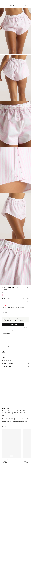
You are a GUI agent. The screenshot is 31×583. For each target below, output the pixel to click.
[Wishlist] (22, 5)
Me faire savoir (13, 324)
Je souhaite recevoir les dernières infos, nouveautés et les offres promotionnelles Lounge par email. (16, 319)
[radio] (3, 301)
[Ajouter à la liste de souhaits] (27, 324)
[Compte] (25, 5)
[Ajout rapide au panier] (8, 346)
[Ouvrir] (2, 5)
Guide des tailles (25, 298)
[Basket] (28, 5)
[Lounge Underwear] (12, 5)
